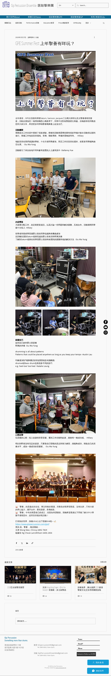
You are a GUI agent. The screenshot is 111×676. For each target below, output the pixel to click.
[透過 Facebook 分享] (16, 543)
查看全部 (103, 562)
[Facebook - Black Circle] (106, 322)
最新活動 (18, 23)
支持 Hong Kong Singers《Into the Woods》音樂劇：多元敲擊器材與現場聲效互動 (55, 588)
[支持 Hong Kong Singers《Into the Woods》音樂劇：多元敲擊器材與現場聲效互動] (55, 574)
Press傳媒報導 (63, 23)
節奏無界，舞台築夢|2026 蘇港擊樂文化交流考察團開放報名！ (90, 588)
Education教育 (48, 23)
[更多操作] (94, 37)
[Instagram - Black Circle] (106, 332)
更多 (87, 23)
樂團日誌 (8, 23)
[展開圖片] (28, 323)
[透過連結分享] (32, 543)
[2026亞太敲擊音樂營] (20, 574)
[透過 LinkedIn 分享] (27, 543)
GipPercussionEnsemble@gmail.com (53, 653)
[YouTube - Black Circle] (106, 327)
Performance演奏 (32, 23)
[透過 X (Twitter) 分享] (22, 543)
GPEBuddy (77, 23)
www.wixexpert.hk (61, 668)
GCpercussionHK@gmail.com (50, 645)
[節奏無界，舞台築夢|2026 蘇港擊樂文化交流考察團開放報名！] (90, 574)
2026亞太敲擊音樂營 (15, 587)
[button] (104, 23)
